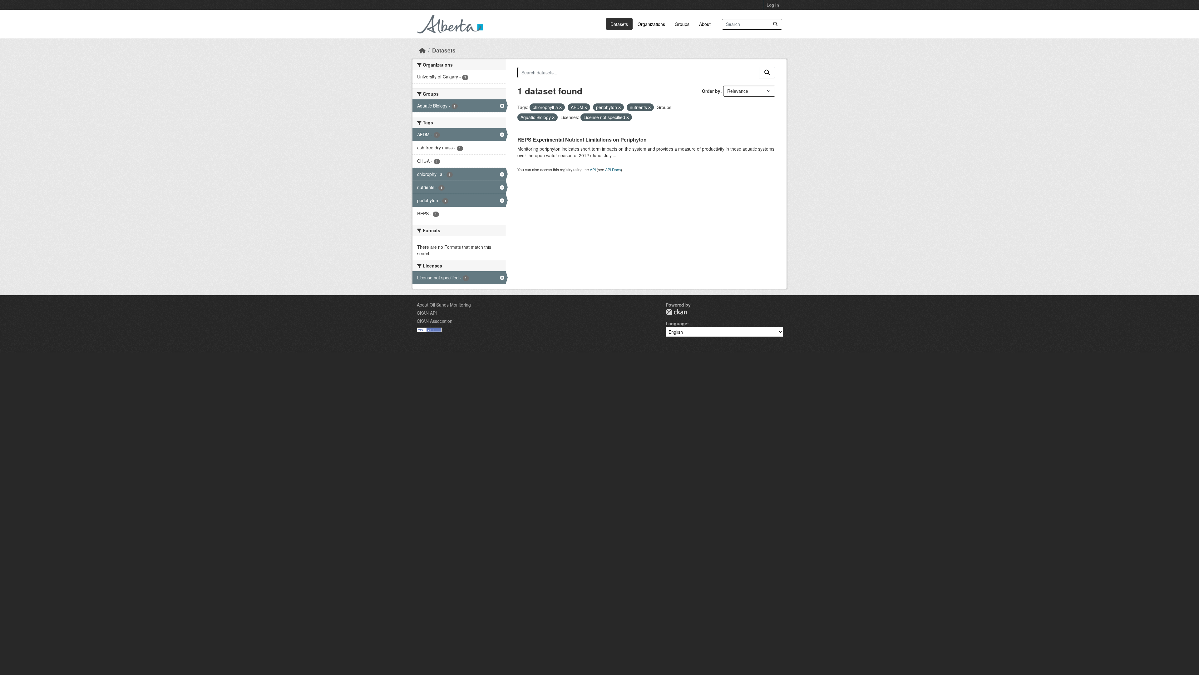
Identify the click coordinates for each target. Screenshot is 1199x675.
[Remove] (560, 107)
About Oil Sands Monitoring (444, 305)
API (593, 169)
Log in (773, 5)
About (705, 24)
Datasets (619, 24)
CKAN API (427, 313)
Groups (682, 24)
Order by (711, 91)
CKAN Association (434, 321)
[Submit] (775, 24)
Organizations (651, 24)
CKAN (676, 312)
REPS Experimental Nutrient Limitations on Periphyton (582, 139)
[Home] (422, 50)
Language (676, 323)
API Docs (613, 169)
